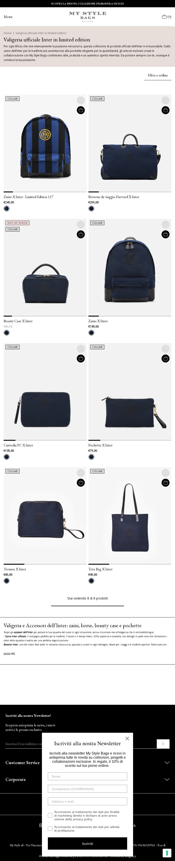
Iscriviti (87, 843)
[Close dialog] (127, 739)
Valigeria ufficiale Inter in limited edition (40, 33)
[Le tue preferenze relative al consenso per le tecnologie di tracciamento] (167, 853)
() (169, 16)
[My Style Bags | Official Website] (87, 16)
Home (8, 33)
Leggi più (9, 653)
